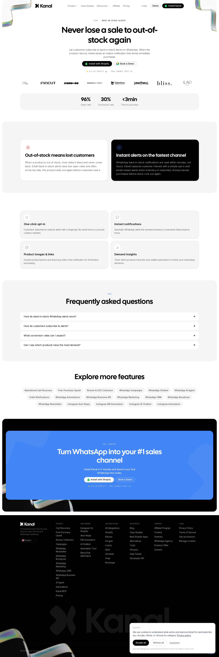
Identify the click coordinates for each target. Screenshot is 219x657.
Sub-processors (187, 536)
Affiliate (116, 6)
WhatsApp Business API (65, 576)
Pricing (126, 6)
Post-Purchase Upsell (63, 534)
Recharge (110, 562)
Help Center (136, 554)
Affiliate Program (162, 528)
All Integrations (112, 528)
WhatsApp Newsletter (61, 550)
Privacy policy (184, 635)
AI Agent (60, 582)
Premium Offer (161, 545)
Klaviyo (108, 536)
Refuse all (158, 642)
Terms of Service (187, 532)
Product (72, 6)
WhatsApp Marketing (61, 565)
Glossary (134, 549)
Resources (102, 6)
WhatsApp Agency (163, 541)
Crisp (107, 558)
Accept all (141, 642)
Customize (174, 642)
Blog (132, 528)
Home (95, 20)
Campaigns (61, 544)
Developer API (137, 558)
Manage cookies (187, 541)
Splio (107, 549)
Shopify (109, 532)
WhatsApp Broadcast (61, 557)
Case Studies (87, 6)
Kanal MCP (61, 591)
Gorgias (109, 541)
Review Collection (65, 540)
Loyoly (108, 545)
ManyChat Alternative (85, 554)
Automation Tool (88, 548)
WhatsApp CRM (63, 570)
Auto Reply (85, 535)
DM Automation (87, 540)
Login (144, 5)
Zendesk (109, 554)
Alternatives (135, 541)
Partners (158, 536)
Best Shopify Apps (139, 536)
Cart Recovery (63, 528)
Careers (158, 549)
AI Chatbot (85, 544)
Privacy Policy (186, 528)
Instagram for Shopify (86, 529)
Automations (62, 587)
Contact (158, 532)
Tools (132, 545)
